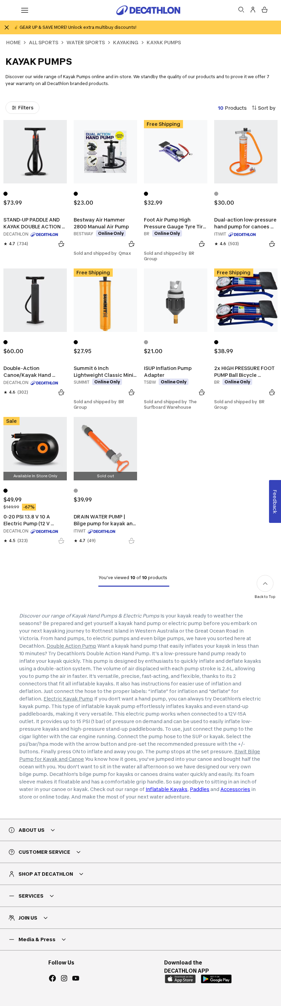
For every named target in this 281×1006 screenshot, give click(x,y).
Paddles (199, 789)
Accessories (235, 789)
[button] (263, 988)
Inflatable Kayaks (166, 789)
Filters (26, 107)
